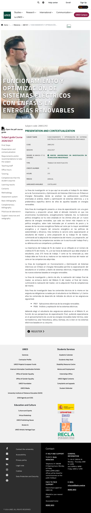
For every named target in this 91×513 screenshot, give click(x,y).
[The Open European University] (66, 418)
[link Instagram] (6, 470)
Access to (25, 425)
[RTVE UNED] (83, 7)
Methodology (7, 192)
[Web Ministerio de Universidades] (66, 407)
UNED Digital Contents (66, 378)
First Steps (6, 145)
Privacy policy (21, 460)
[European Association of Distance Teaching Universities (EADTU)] (66, 427)
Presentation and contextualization (9, 150)
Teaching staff (7, 165)
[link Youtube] (6, 459)
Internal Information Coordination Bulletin (25, 369)
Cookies (19, 471)
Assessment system (10, 196)
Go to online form (51, 458)
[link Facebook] (6, 448)
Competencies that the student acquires (11, 179)
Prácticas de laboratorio (11, 211)
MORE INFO (50, 505)
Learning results (8, 184)
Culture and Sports (25, 410)
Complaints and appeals (66, 383)
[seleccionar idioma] (43, 2)
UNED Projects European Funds (25, 364)
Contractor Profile (25, 359)
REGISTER (37, 331)
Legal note (20, 465)
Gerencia (25, 355)
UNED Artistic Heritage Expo (25, 429)
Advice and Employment (66, 369)
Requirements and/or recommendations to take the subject (12, 159)
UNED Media (25, 388)
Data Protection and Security (27, 476)
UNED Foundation (25, 383)
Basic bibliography (9, 200)
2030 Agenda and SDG (25, 397)
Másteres (17, 25)
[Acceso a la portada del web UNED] (7, 15)
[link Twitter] (6, 454)
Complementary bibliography (8, 206)
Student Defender (66, 388)
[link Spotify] (6, 475)
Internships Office (66, 374)
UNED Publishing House (25, 420)
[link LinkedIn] (6, 464)
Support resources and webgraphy (11, 217)
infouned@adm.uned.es (76, 485)
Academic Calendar (66, 355)
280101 (25, 25)
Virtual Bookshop (25, 415)
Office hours (6, 169)
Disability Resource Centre (66, 364)
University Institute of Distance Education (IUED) (25, 393)
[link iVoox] (6, 481)
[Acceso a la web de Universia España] (66, 412)
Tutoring (5, 173)
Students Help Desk (66, 359)
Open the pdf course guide (12, 131)
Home (6, 25)
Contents (5, 188)
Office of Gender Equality (25, 374)
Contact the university (24, 449)
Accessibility (21, 454)
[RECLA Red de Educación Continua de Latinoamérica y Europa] (66, 436)
